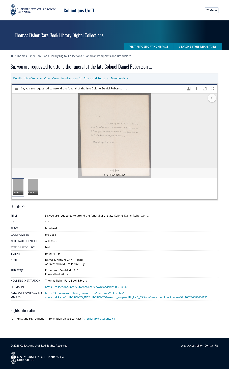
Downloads (118, 78)
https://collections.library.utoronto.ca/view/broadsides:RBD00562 (86, 287)
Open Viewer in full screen (61, 78)
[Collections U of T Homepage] (12, 56)
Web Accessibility (192, 345)
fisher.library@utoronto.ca (98, 318)
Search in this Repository (197, 46)
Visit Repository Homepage (148, 46)
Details (17, 78)
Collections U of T (31, 345)
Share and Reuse (94, 78)
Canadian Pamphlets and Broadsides (108, 56)
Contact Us (211, 345)
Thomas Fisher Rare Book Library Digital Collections (49, 56)
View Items (32, 78)
